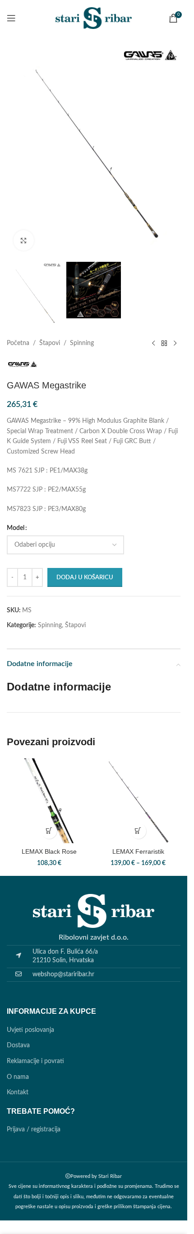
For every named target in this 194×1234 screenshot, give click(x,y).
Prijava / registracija (33, 1129)
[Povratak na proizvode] (164, 343)
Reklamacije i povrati (35, 1061)
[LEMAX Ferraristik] (138, 800)
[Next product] (175, 343)
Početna (18, 343)
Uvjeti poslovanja (30, 1030)
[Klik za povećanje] (24, 240)
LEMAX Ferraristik (138, 851)
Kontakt (17, 1092)
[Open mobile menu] (11, 18)
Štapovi (49, 343)
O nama (18, 1077)
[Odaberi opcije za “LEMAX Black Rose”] (49, 831)
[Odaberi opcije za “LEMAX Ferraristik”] (138, 831)
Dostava (18, 1045)
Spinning (82, 343)
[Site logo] (93, 18)
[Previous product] (153, 343)
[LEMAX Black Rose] (49, 800)
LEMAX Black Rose (49, 851)
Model (15, 528)
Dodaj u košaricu (84, 578)
